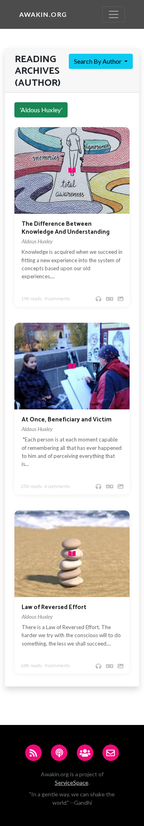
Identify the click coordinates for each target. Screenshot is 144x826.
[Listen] (98, 299)
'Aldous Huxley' (41, 109)
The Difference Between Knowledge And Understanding (66, 228)
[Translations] (109, 299)
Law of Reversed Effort (54, 607)
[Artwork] (120, 299)
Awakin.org (43, 14)
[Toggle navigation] (113, 14)
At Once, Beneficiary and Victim (67, 420)
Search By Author (98, 61)
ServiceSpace (71, 782)
